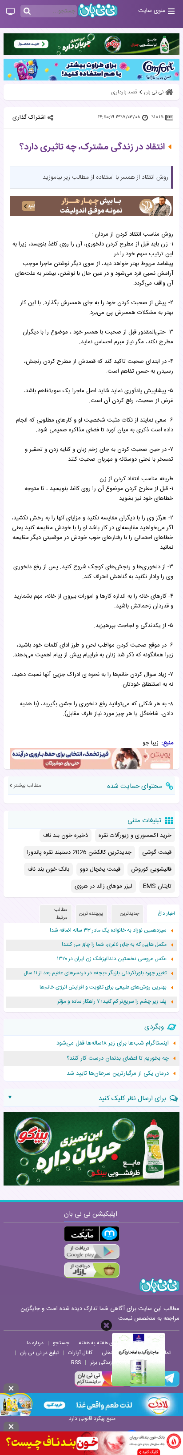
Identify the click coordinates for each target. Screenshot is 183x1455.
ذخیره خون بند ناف (65, 835)
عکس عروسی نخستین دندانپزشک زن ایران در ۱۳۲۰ (112, 959)
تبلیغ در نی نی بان (39, 1352)
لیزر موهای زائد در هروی (103, 886)
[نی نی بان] (98, 10)
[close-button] (106, 1325)
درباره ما (35, 1342)
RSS (76, 1362)
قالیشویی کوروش (151, 869)
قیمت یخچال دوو (100, 869)
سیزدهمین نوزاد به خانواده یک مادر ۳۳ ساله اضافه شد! (108, 930)
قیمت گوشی (156, 852)
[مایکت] (91, 1234)
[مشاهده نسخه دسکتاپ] (10, 12)
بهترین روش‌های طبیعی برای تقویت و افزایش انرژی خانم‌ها (103, 987)
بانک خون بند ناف (48, 869)
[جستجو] (27, 11)
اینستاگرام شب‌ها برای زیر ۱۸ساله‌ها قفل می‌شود (112, 1043)
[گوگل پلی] (91, 1252)
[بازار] (91, 1270)
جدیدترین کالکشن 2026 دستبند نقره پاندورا (79, 852)
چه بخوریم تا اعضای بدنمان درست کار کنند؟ (118, 1058)
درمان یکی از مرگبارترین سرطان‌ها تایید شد (118, 1073)
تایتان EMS (157, 886)
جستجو (61, 1342)
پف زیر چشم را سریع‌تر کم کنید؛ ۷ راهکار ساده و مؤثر (112, 1001)
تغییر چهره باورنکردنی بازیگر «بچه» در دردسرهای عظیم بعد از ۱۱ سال (95, 973)
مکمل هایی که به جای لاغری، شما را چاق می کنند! (114, 945)
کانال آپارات (80, 1352)
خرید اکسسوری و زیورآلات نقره (135, 835)
